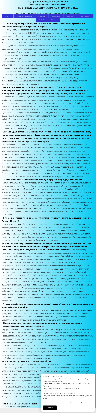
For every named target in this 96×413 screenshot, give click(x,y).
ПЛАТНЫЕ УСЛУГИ (85, 16)
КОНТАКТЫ (42, 20)
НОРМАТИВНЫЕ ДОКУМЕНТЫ (24, 16)
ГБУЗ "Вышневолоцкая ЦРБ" (20, 403)
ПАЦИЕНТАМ (41, 16)
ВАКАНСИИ (54, 20)
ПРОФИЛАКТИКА (56, 16)
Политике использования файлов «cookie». (62, 393)
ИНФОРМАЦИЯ (71, 16)
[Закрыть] (93, 375)
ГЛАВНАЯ (7, 16)
